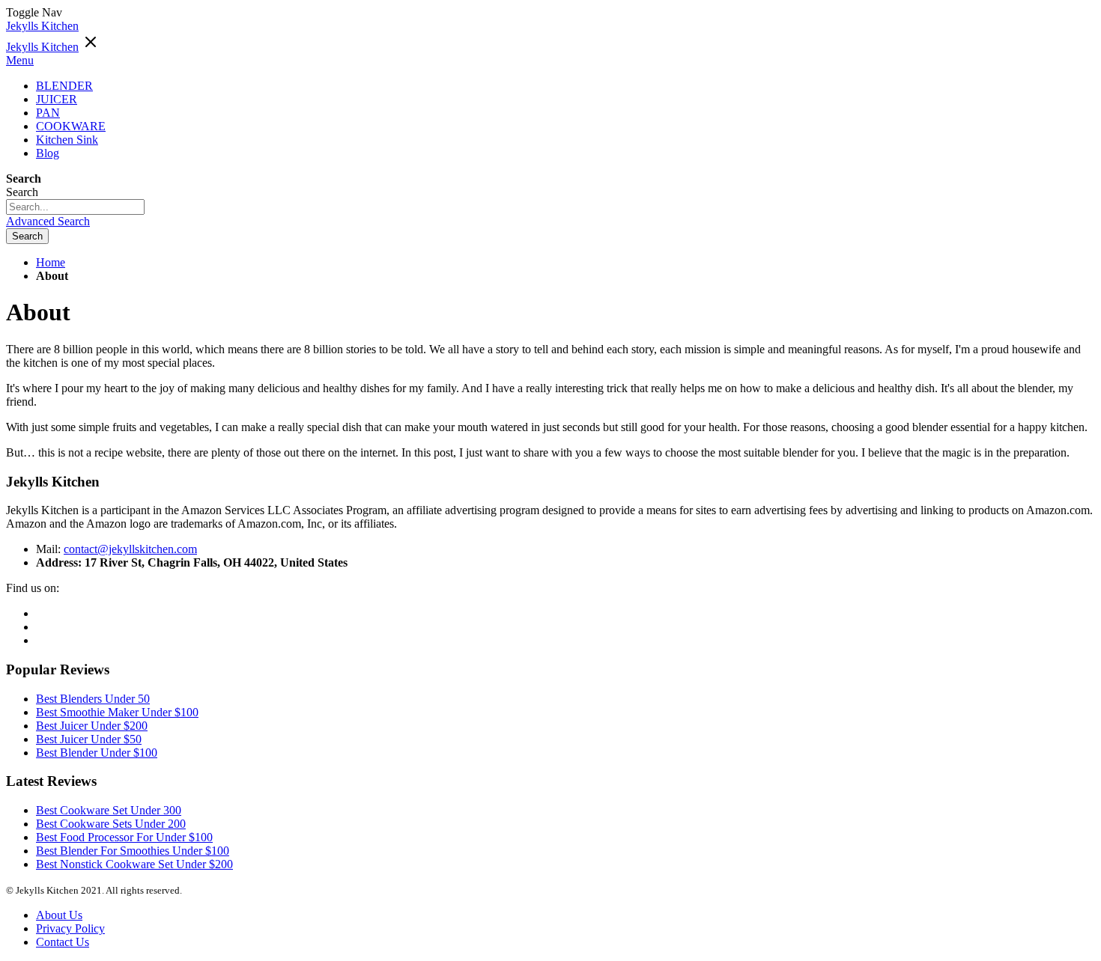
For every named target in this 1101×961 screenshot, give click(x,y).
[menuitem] (47, 153)
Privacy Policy (70, 928)
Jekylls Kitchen (42, 25)
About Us (59, 915)
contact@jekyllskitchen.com (130, 549)
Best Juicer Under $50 (89, 739)
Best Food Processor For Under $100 (124, 837)
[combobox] (75, 207)
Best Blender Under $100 (96, 752)
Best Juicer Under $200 (92, 725)
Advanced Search (48, 221)
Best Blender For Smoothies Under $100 (132, 850)
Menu (20, 60)
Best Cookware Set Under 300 (108, 810)
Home (50, 262)
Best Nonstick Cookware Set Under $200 (134, 864)
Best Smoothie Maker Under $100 (117, 712)
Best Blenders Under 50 (93, 698)
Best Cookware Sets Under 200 (111, 823)
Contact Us (62, 942)
